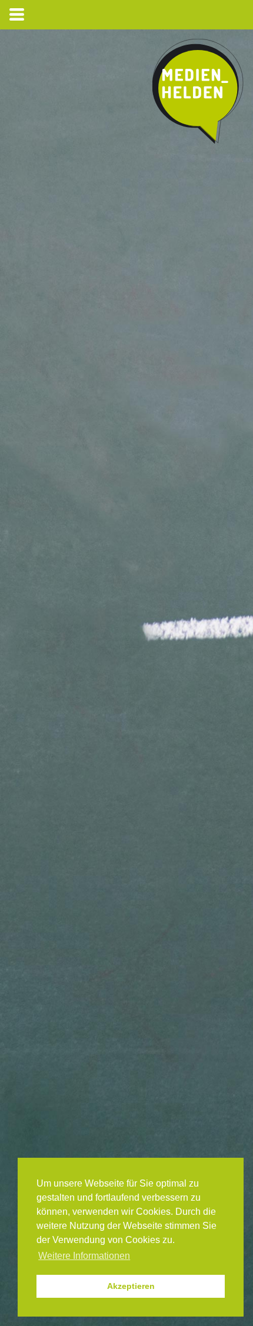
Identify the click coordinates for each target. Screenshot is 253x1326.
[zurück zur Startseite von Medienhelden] (198, 94)
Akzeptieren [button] (131, 1286)
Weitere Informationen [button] (84, 1256)
